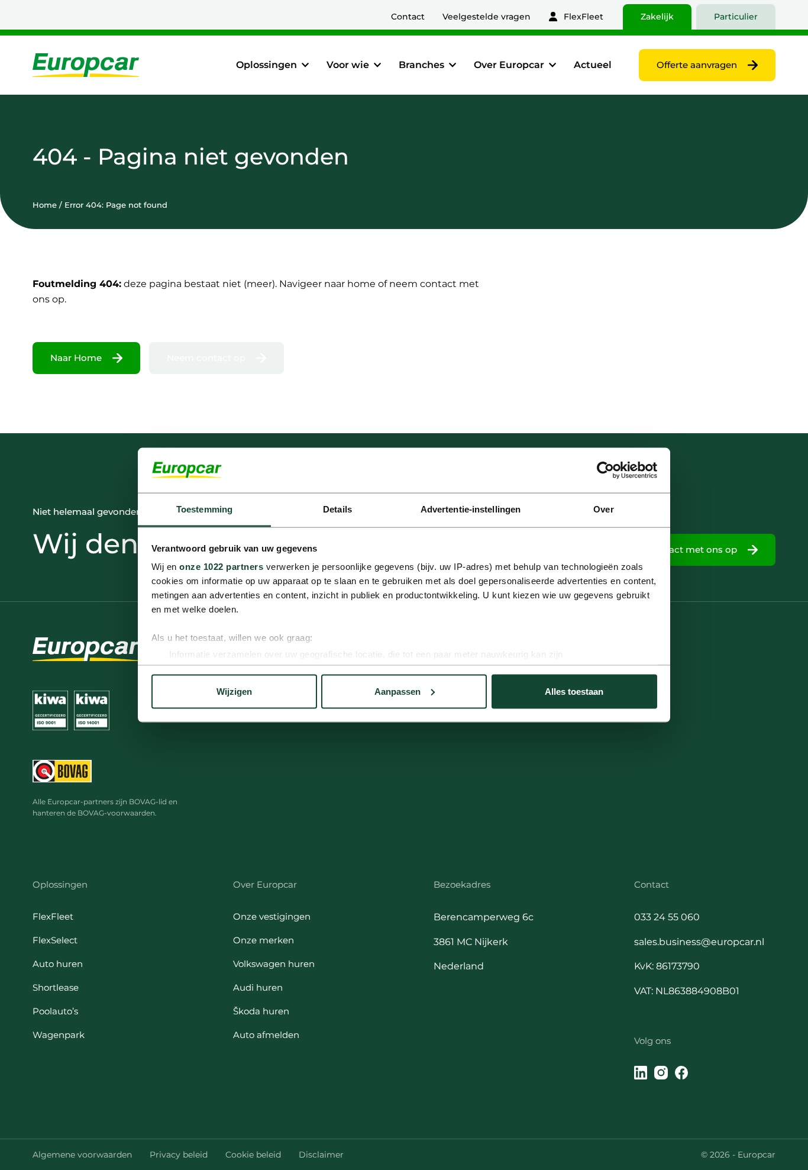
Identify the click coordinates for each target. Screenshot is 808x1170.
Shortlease (56, 987)
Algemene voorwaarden (82, 1154)
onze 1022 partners (221, 567)
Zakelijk (657, 16)
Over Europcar (509, 64)
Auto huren (58, 963)
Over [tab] (603, 509)
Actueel (593, 64)
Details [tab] (337, 509)
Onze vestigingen (272, 916)
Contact (408, 16)
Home (45, 204)
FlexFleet (583, 16)
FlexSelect (55, 940)
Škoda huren (261, 1011)
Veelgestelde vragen (486, 16)
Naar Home (76, 357)
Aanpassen (397, 691)
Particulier (736, 16)
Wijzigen (234, 691)
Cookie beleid (253, 1154)
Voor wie (348, 64)
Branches (421, 64)
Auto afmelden (266, 1034)
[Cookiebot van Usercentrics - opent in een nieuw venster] (605, 470)
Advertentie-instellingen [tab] (471, 509)
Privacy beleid (179, 1154)
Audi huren (258, 987)
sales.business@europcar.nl (699, 941)
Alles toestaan (574, 691)
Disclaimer (321, 1154)
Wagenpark (59, 1034)
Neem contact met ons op (678, 549)
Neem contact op (206, 357)
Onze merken (263, 940)
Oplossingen (266, 64)
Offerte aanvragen (697, 64)
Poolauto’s (55, 1011)
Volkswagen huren (274, 963)
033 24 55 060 (667, 917)
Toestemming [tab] (204, 509)
